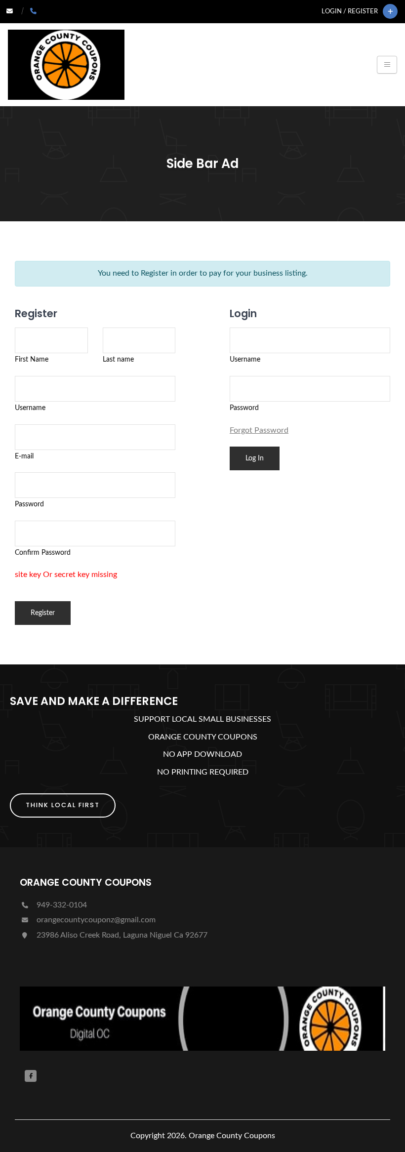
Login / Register (350, 11)
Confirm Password (43, 552)
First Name (31, 359)
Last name (118, 359)
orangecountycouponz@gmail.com (95, 920)
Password (29, 504)
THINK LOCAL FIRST (63, 805)
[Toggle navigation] (387, 65)
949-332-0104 (61, 905)
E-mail (24, 456)
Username (30, 407)
